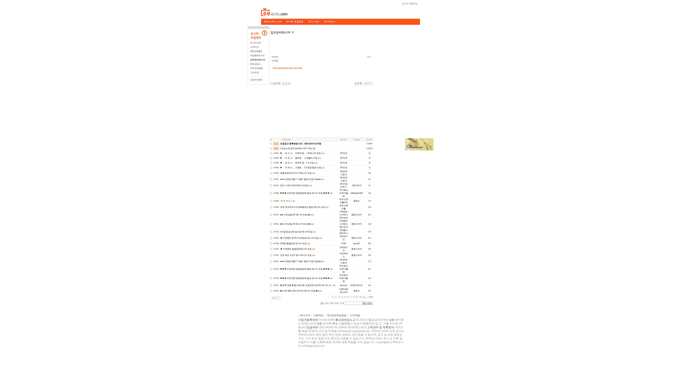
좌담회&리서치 (257, 55)
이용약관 (318, 315)
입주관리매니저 (257, 60)
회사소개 (305, 315)
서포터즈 (254, 47)
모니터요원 (255, 42)
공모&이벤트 (256, 80)
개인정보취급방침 (337, 315)
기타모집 (254, 72)
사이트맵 (355, 315)
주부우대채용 (256, 68)
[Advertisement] (337, 47)
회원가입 (413, 4)
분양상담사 (255, 64)
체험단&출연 (256, 51)
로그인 (405, 4)
